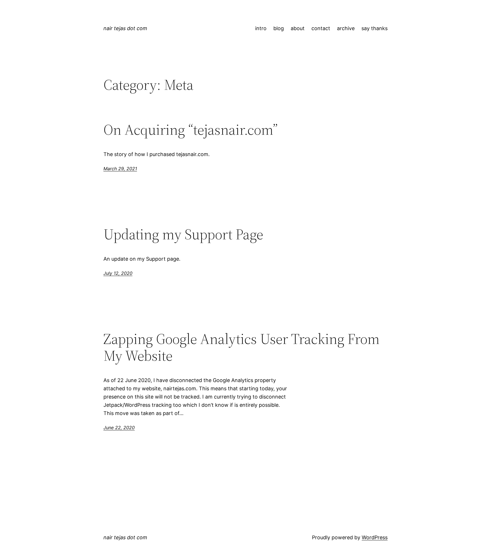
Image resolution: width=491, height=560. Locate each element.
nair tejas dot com (125, 28)
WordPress (375, 537)
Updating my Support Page (183, 234)
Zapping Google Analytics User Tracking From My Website (241, 347)
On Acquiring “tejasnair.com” (190, 129)
